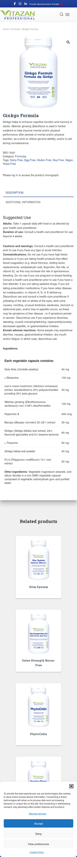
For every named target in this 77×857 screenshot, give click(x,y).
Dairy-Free (16, 160)
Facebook (15, 4)
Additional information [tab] (23, 202)
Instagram (20, 4)
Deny (38, 834)
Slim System (38, 587)
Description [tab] (14, 192)
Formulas (15, 29)
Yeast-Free (9, 164)
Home (6, 29)
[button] (71, 786)
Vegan (69, 160)
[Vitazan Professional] (18, 15)
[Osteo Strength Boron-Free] (39, 633)
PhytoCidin (38, 734)
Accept (38, 823)
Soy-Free (58, 160)
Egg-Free (30, 160)
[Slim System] (39, 560)
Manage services (37, 813)
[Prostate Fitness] (39, 780)
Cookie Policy (37, 852)
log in (15, 175)
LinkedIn (25, 4)
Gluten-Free (44, 160)
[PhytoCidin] (39, 707)
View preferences (38, 844)
